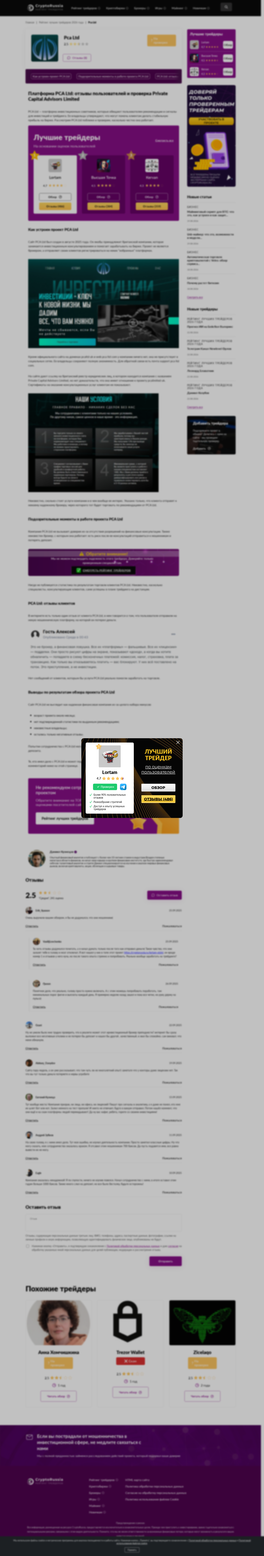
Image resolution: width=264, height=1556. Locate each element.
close (178, 742)
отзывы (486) (158, 799)
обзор (158, 787)
